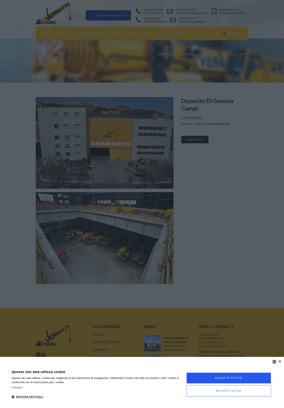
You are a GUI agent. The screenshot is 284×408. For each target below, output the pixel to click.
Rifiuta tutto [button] (228, 390)
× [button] (279, 361)
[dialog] (142, 382)
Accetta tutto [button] (228, 377)
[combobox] (274, 362)
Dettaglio (17, 387)
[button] (96, 397)
